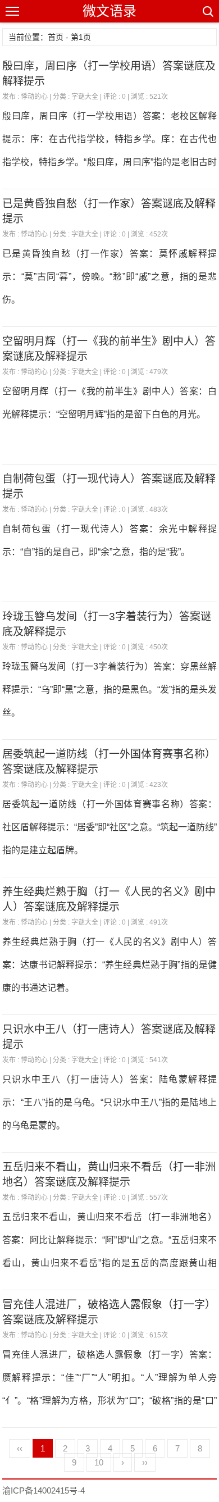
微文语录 (109, 11)
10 (98, 1462)
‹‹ (19, 1448)
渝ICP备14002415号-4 (43, 1490)
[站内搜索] (207, 11)
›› (145, 1462)
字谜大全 (84, 97)
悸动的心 (34, 97)
